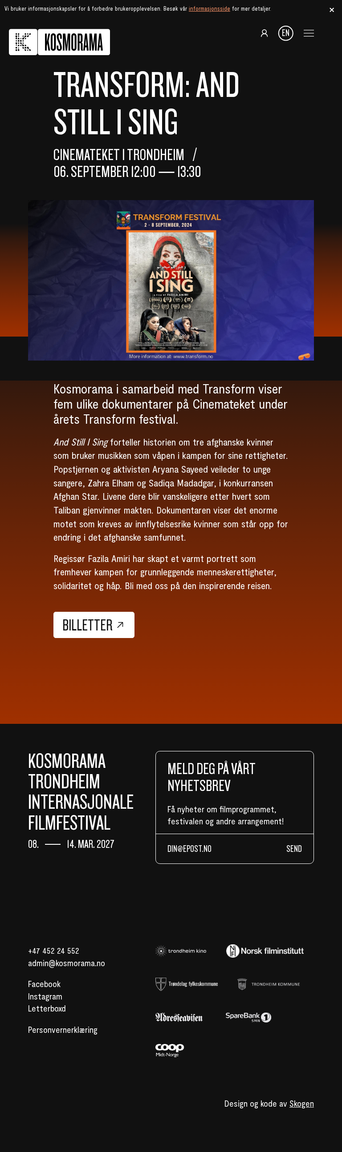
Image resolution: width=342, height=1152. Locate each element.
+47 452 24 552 (53, 950)
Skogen (301, 1103)
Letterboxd (47, 1008)
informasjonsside (209, 8)
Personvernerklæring (63, 1029)
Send (294, 848)
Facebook (44, 983)
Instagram (45, 996)
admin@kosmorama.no (66, 962)
